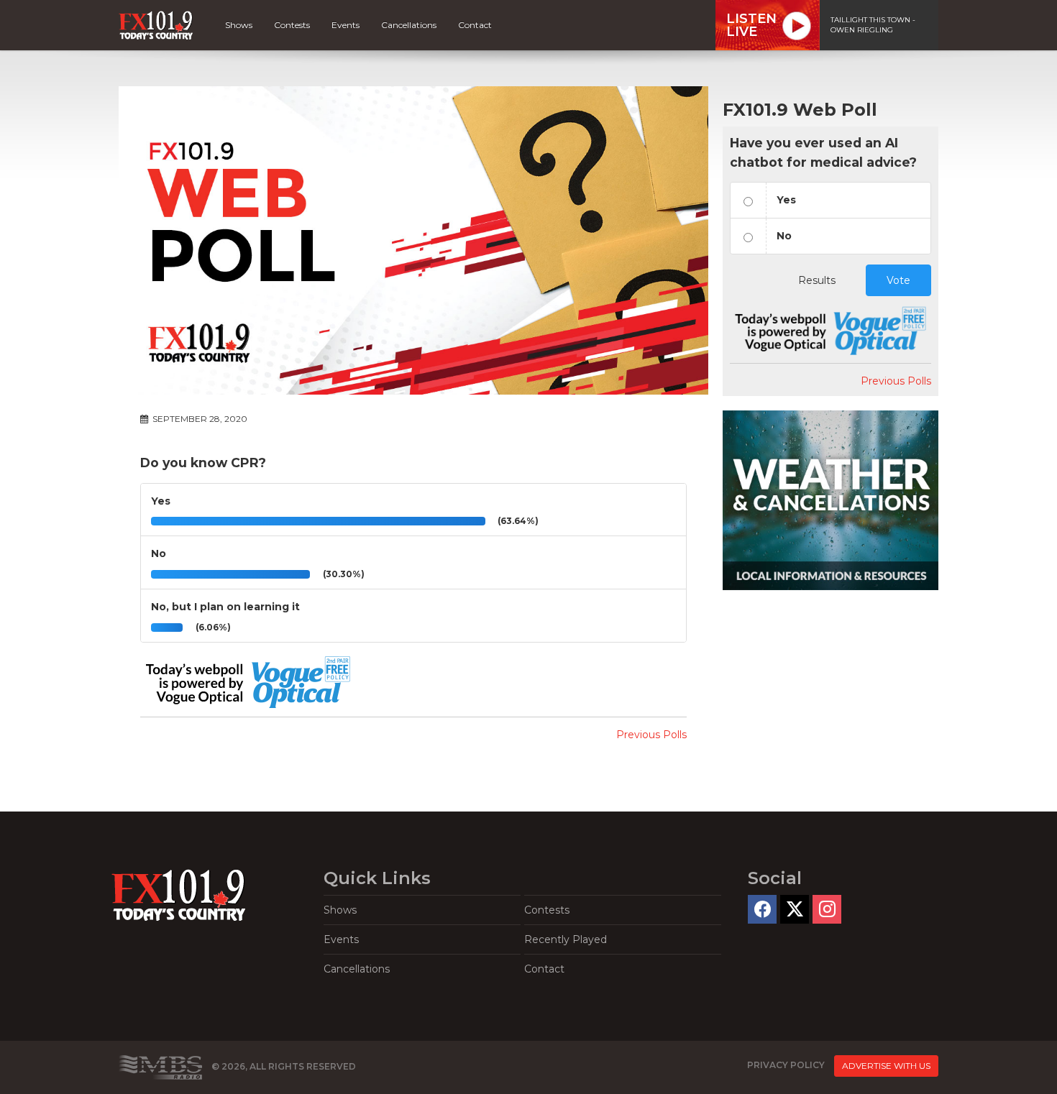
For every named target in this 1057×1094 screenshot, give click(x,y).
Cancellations (408, 24)
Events (345, 24)
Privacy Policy (786, 1064)
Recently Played (565, 939)
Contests (292, 24)
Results (817, 280)
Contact (475, 24)
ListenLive (751, 25)
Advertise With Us (886, 1065)
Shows (238, 24)
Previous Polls (651, 734)
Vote (898, 280)
